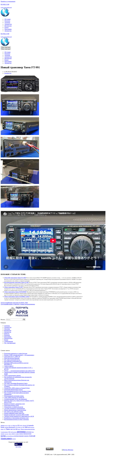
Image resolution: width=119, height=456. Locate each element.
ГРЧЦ (14, 429)
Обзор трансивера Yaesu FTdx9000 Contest (16, 296)
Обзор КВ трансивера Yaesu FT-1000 (15, 277)
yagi (11, 429)
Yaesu (8, 429)
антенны (28, 432)
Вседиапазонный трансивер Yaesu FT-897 (16, 282)
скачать (26, 436)
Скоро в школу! (8, 366)
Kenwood (12, 427)
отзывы (17, 433)
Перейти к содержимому (8, 1)
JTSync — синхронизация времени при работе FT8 (19, 370)
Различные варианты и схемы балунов (15, 353)
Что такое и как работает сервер (13, 411)
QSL (23, 427)
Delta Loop (15, 425)
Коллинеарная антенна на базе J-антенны (16, 419)
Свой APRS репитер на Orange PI (14, 397)
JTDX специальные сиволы (12, 375)
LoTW (16, 427)
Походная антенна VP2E (11, 405)
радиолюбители (10, 436)
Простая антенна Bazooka (11, 358)
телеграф (32, 436)
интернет (6, 433)
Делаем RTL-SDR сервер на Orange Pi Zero (17, 388)
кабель (10, 433)
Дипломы (7, 329)
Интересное (8, 26)
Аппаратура (8, 24)
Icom (2, 427)
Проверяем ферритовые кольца (13, 389)
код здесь (18, 446)
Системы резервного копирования (14, 408)
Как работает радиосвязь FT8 (13, 361)
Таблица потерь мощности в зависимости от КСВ (19, 416)
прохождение (27, 433)
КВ (16, 429)
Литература (8, 31)
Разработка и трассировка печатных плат (16, 418)
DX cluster (8, 19)
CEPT (9, 425)
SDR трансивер (31, 427)
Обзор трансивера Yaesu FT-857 (13, 287)
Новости (6, 333)
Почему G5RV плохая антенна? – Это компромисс (19, 355)
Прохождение (8, 338)
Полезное (7, 21)
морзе (13, 433)
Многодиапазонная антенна (28, 429)
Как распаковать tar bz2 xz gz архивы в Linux (17, 391)
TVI (5, 429)
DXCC (21, 425)
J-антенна (6, 427)
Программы (8, 29)
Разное (7, 27)
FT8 (27, 425)
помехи (21, 433)
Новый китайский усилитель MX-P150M (16, 414)
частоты (14, 438)
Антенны (7, 22)
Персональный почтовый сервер (14, 396)
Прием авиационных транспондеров (15, 410)
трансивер (6, 438)
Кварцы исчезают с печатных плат (14, 403)
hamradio (31, 425)
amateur (3, 425)
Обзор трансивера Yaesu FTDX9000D (15, 292)
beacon (6, 425)
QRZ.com (20, 427)
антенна (21, 431)
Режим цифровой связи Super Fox (14, 413)
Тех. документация (9, 343)
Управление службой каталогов (13, 407)
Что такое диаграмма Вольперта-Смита (15, 383)
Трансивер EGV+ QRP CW (12, 356)
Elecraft (24, 425)
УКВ (9, 432)
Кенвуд (19, 429)
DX (19, 425)
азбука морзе (14, 432)
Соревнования (8, 341)
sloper (2, 429)
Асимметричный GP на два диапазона (15, 399)
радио (3, 436)
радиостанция (19, 436)
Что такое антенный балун (12, 359)
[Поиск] (24, 319)
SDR (26, 427)
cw (11, 425)
